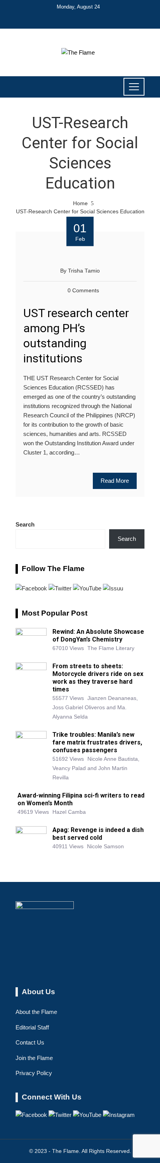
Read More (115, 480)
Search (25, 524)
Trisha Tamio (84, 271)
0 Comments (83, 290)
